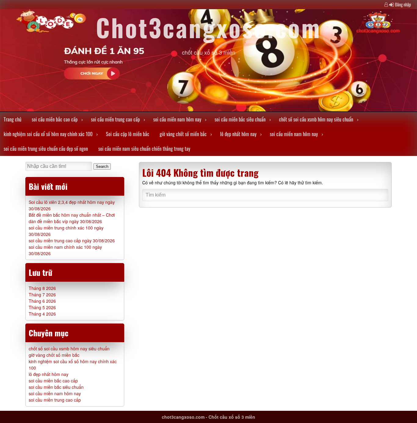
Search (102, 166)
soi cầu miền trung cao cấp (115, 119)
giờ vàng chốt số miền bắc (183, 134)
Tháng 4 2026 (42, 314)
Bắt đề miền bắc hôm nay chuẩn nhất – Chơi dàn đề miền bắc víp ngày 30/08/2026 (72, 218)
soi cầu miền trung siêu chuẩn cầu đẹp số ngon (46, 148)
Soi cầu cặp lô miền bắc (127, 134)
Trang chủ (12, 119)
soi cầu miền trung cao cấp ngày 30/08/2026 (72, 240)
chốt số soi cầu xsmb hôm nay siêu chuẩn (316, 119)
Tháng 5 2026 (42, 307)
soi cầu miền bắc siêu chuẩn (240, 119)
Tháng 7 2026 (42, 294)
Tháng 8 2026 (42, 288)
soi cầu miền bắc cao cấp (55, 119)
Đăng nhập (403, 4)
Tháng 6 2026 (42, 301)
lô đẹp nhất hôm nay (238, 134)
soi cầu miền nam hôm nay (177, 119)
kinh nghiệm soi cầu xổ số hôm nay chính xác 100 (48, 134)
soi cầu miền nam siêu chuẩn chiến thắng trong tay (144, 148)
